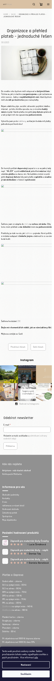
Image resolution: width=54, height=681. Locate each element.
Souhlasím (26, 674)
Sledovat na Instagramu (29, 404)
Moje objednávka (9, 520)
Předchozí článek (18, 347)
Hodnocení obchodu (10, 509)
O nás (4, 502)
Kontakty (6, 498)
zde (36, 657)
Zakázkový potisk (9, 512)
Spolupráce (7, 516)
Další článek (38, 347)
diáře (26, 224)
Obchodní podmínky (10, 494)
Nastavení (26, 664)
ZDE (19, 321)
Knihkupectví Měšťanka (12, 474)
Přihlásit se (10, 446)
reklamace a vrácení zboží (13, 505)
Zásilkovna (6, 606)
